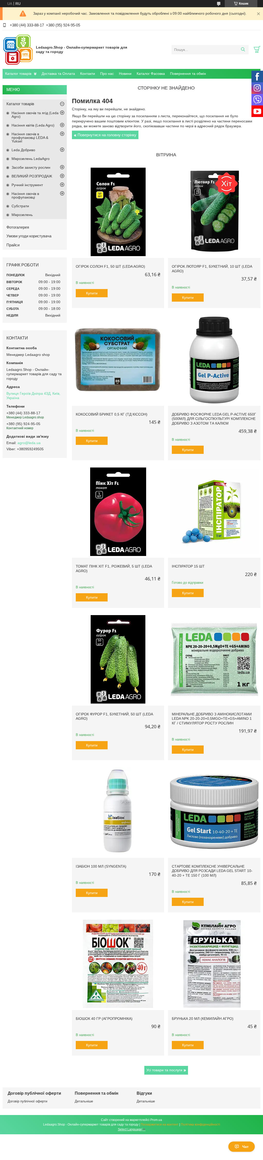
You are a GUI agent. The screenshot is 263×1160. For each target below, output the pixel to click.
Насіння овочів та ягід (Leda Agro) (35, 115)
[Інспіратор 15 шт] (214, 511)
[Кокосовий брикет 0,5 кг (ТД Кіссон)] (118, 359)
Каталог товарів (18, 73)
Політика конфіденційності (200, 1124)
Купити (92, 293)
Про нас (107, 73)
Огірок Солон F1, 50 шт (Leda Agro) (110, 266)
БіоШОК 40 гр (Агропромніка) (104, 1019)
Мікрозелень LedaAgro (31, 159)
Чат (245, 1147)
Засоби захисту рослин (31, 167)
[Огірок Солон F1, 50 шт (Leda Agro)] (118, 212)
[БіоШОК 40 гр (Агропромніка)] (118, 964)
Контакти (87, 73)
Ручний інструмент (27, 185)
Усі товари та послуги (164, 1070)
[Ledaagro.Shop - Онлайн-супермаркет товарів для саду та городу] (18, 49)
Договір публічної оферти (27, 1101)
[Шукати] (243, 49)
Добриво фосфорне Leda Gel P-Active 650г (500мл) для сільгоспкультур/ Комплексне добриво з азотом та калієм (214, 418)
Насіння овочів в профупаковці (25, 195)
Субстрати (20, 206)
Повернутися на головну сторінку (107, 135)
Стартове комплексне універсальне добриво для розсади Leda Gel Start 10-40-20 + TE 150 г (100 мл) (212, 870)
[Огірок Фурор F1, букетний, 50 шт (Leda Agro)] (118, 659)
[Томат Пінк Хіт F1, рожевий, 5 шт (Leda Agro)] (118, 511)
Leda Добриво (23, 150)
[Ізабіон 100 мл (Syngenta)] (118, 811)
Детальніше (84, 1101)
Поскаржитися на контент (160, 1124)
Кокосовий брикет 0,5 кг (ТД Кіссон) (111, 414)
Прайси (13, 245)
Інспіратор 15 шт (188, 566)
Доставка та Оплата (58, 73)
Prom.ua (156, 1120)
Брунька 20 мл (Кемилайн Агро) (202, 1019)
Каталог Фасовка (151, 73)
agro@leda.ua (29, 443)
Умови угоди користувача (28, 236)
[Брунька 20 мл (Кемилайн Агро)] (214, 964)
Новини (125, 73)
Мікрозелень (22, 215)
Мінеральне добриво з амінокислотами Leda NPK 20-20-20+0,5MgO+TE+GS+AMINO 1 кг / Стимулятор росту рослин (212, 718)
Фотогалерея (17, 227)
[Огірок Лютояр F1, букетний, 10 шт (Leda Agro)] (214, 212)
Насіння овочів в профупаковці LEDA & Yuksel (30, 137)
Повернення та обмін (188, 73)
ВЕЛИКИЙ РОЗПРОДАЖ (32, 176)
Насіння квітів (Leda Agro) (33, 125)
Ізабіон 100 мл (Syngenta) (101, 866)
